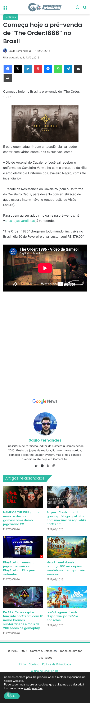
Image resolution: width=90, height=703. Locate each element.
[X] (18, 69)
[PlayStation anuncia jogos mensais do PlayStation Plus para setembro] (23, 547)
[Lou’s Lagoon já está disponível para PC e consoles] (67, 597)
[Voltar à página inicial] (45, 7)
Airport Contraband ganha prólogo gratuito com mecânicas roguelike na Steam (66, 518)
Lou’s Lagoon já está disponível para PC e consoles (62, 616)
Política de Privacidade (56, 664)
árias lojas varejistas (20, 221)
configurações (33, 688)
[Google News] (45, 401)
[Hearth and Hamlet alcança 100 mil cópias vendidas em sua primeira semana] (67, 547)
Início (22, 664)
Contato (34, 664)
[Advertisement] (45, 342)
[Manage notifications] (8, 695)
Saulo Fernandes (18, 50)
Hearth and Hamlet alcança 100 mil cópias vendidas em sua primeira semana (66, 568)
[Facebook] (8, 69)
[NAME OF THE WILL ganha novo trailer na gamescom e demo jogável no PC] (23, 497)
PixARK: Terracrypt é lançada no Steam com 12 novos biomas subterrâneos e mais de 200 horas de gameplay (23, 620)
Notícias (10, 17)
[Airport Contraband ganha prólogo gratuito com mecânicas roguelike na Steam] (67, 497)
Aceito (11, 696)
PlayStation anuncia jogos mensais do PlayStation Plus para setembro (19, 568)
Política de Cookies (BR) (45, 671)
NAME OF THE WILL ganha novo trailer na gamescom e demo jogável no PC (21, 518)
